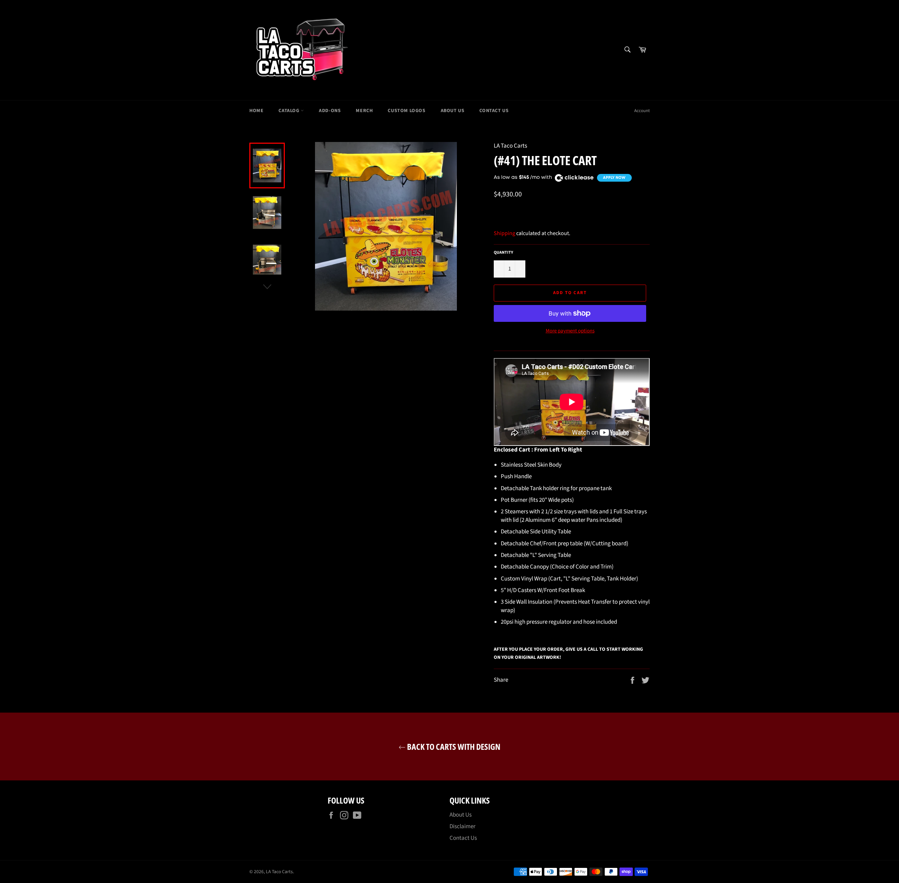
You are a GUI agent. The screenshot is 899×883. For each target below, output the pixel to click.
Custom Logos (406, 110)
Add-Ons (330, 110)
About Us (453, 110)
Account (642, 111)
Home (256, 110)
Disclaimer (462, 826)
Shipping (504, 233)
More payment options (570, 331)
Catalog (289, 110)
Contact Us (493, 110)
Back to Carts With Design (453, 746)
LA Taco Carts (279, 871)
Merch (364, 110)
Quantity (503, 252)
